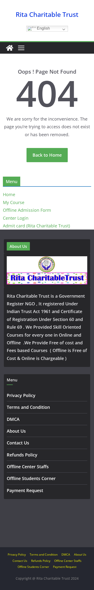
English (43, 28)
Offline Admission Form (27, 210)
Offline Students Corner (31, 478)
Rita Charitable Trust (47, 14)
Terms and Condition (28, 407)
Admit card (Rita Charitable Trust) (36, 226)
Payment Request (25, 490)
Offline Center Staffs (28, 466)
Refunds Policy (22, 455)
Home (9, 194)
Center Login (15, 218)
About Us (16, 431)
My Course (13, 202)
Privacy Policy (21, 395)
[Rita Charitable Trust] (9, 48)
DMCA (13, 419)
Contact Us (18, 443)
